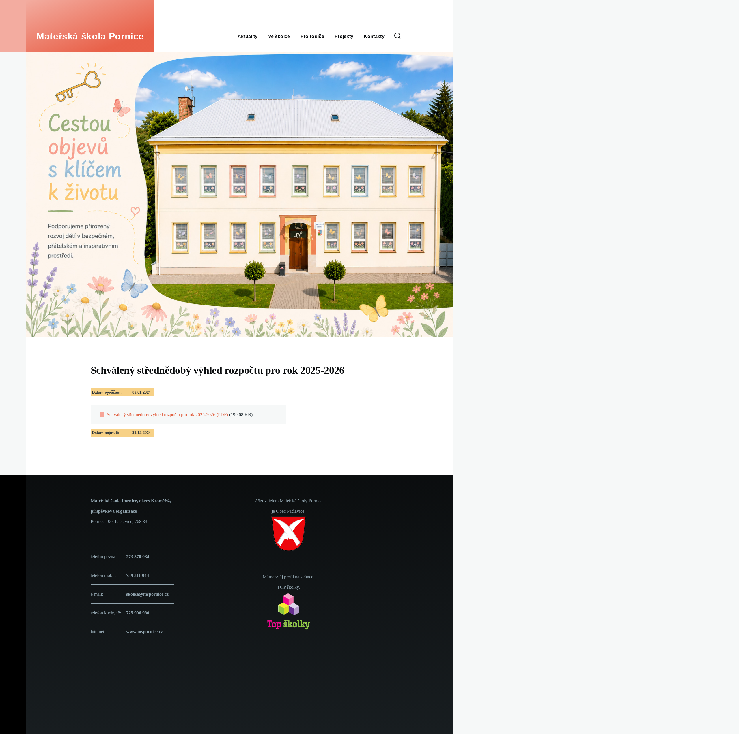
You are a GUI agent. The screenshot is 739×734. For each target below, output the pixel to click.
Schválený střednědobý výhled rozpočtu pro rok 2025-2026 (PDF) (167, 414)
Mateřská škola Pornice (90, 36)
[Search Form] (397, 36)
